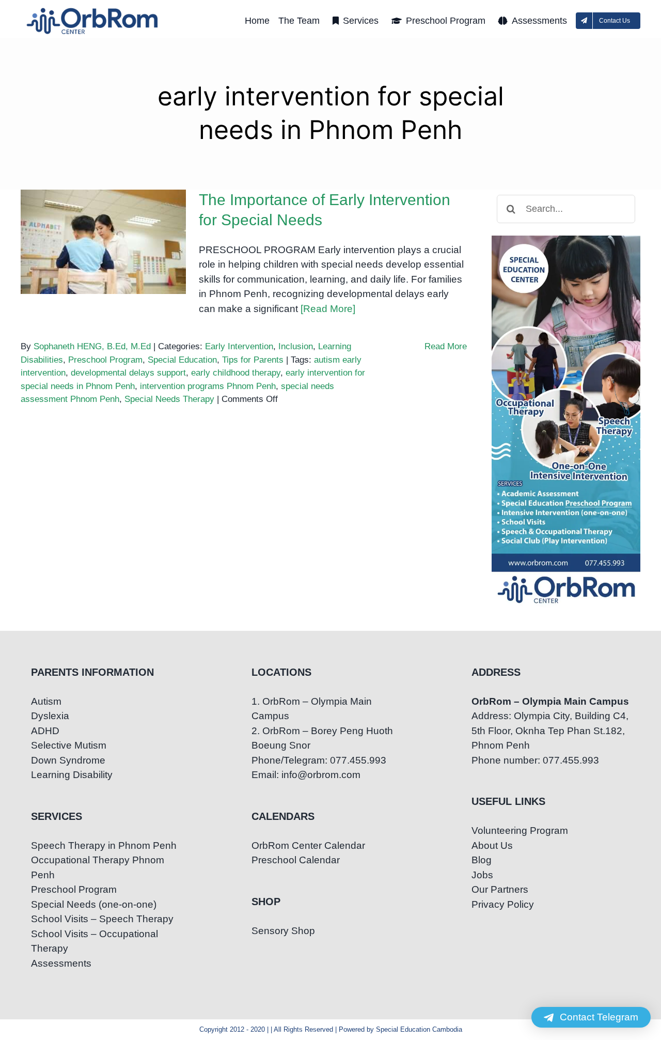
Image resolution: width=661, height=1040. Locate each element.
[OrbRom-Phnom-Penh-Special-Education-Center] (93, 10)
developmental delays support (128, 373)
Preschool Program (105, 360)
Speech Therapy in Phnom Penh (104, 845)
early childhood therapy (235, 373)
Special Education (182, 360)
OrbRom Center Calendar (308, 845)
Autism (46, 701)
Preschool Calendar (295, 860)
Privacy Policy (502, 904)
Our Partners (499, 889)
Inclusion (295, 346)
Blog (481, 860)
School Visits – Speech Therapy (102, 918)
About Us (492, 845)
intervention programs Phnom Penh (208, 386)
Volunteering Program (519, 830)
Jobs (482, 875)
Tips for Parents (253, 360)
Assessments (61, 963)
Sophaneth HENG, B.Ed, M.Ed (92, 346)
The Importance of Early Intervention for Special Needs (103, 217)
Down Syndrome (68, 760)
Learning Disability (72, 774)
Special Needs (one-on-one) (93, 904)
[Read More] (328, 308)
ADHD (45, 730)
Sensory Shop (283, 930)
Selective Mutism (68, 745)
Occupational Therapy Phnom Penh (97, 867)
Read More (445, 346)
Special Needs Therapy (169, 399)
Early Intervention (239, 346)
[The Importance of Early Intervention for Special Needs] (103, 242)
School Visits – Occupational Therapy (94, 941)
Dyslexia (50, 715)
